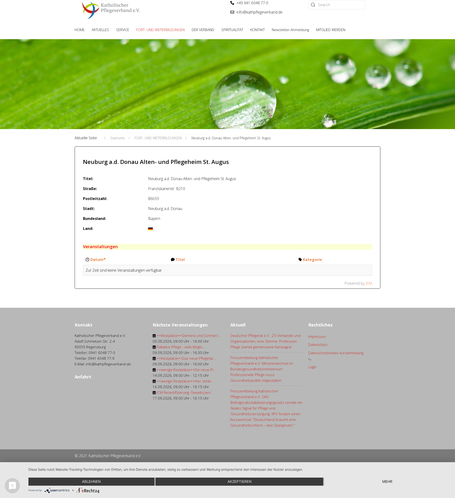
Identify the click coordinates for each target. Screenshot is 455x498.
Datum (96, 259)
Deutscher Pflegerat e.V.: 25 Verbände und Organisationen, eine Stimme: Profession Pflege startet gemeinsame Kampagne (265, 341)
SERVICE (122, 29)
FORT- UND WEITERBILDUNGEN (160, 29)
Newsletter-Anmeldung (290, 29)
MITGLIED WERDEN (330, 29)
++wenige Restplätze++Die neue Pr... (187, 369)
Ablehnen (91, 481)
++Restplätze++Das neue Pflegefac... (186, 358)
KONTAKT (257, 29)
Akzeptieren (239, 481)
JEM (368, 283)
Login (312, 367)
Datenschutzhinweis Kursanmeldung (335, 353)
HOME (80, 29)
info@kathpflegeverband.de (259, 12)
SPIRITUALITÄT (232, 29)
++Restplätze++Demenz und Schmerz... (189, 335)
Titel (180, 259)
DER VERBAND (203, 29)
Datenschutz (318, 344)
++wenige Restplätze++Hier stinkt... (185, 381)
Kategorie (312, 259)
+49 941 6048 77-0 (252, 2)
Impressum (317, 336)
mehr (387, 481)
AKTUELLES (100, 29)
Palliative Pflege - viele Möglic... (181, 346)
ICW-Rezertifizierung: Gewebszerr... (185, 392)
